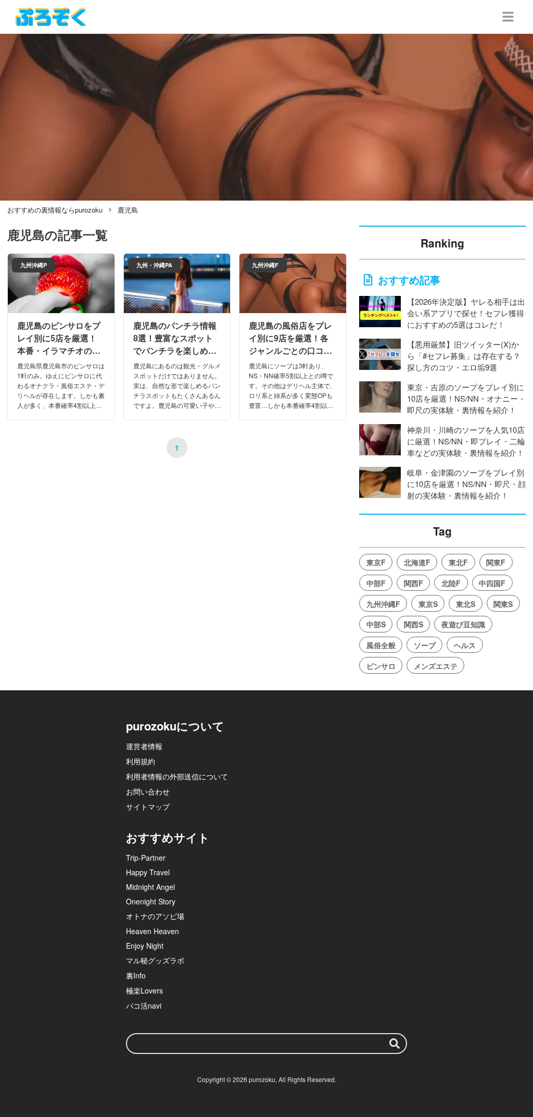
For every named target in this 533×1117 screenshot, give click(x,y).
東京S (428, 604)
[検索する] (394, 1043)
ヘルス (465, 645)
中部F (376, 583)
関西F (413, 583)
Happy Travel (148, 872)
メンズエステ (436, 666)
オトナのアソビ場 (155, 916)
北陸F (451, 583)
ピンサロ (381, 666)
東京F (376, 562)
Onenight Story (150, 901)
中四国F (492, 583)
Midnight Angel (150, 887)
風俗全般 (381, 645)
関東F (495, 562)
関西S (413, 624)
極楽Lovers (144, 990)
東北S (465, 604)
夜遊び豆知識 (463, 624)
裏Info (136, 975)
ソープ (425, 645)
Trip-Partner (146, 857)
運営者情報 (144, 746)
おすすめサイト (168, 837)
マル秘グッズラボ (155, 960)
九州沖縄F (383, 604)
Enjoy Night (144, 945)
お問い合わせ (148, 791)
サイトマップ (148, 806)
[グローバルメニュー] (508, 16)
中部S (376, 624)
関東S (503, 604)
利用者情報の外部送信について (177, 776)
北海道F (417, 562)
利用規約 (140, 761)
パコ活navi (143, 1005)
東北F (458, 562)
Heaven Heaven (152, 931)
